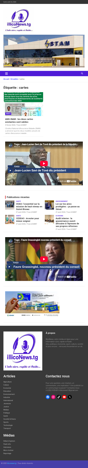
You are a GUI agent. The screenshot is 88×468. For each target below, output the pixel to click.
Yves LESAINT (22, 125)
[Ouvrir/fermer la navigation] (6, 73)
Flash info (7, 444)
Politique (6, 413)
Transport (7, 428)
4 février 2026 (10, 125)
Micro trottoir (8, 450)
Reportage (7, 453)
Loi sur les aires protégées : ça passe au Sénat (68, 207)
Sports (5, 422)
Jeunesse (7, 404)
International (8, 400)
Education (7, 391)
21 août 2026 (21, 212)
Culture (6, 385)
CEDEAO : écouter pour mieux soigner (27, 219)
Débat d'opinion (9, 441)
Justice (6, 407)
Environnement (62, 201)
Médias (6, 410)
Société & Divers (9, 419)
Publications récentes (18, 197)
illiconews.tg (12, 463)
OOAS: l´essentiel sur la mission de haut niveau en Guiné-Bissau (29, 207)
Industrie (6, 397)
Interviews (7, 447)
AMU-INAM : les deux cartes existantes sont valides (19, 120)
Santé (8, 113)
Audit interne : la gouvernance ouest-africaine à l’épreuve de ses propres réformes (67, 222)
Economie (59, 216)
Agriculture (7, 382)
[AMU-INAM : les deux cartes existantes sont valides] (23, 104)
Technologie (8, 425)
